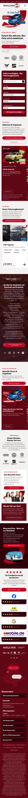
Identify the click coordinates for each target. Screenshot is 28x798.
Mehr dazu (8, 426)
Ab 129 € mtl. (8, 191)
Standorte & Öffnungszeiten (21, 1)
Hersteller (6, 86)
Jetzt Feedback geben (14, 589)
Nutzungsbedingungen (9, 745)
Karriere (12, 1)
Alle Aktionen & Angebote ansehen (14, 138)
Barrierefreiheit (21, 745)
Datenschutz (14, 750)
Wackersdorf (16, 676)
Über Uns (8, 1)
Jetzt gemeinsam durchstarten (14, 517)
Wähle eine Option (9, 95)
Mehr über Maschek (14, 487)
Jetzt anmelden (14, 46)
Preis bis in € (6, 99)
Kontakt (2, 1)
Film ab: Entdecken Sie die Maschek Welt (14, 345)
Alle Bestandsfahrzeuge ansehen (14, 220)
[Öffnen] (25, 5)
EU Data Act (7, 747)
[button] (14, 696)
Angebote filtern (14, 142)
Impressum (20, 747)
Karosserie (6, 92)
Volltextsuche (7, 78)
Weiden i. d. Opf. (13, 668)
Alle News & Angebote (14, 383)
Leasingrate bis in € (8, 105)
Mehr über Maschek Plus (14, 545)
